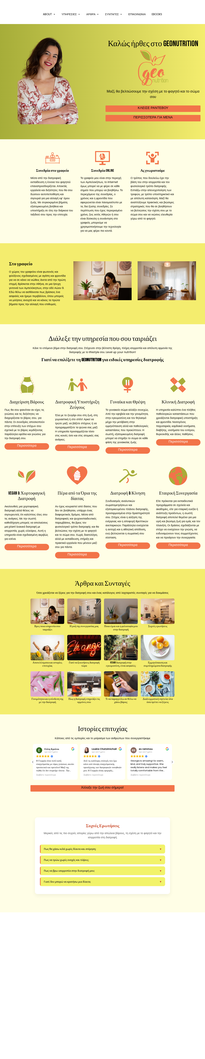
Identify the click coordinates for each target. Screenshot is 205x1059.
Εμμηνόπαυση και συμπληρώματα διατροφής (158, 664)
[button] (172, 762)
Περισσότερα (26, 445)
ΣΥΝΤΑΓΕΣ (112, 14)
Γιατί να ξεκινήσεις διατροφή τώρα (84, 664)
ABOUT (47, 14)
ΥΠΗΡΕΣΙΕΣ (69, 14)
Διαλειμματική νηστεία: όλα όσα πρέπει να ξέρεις (158, 700)
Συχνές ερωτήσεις (157, 626)
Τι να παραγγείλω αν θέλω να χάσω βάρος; (121, 700)
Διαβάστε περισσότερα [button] (46, 775)
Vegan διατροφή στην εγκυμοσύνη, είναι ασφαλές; (121, 664)
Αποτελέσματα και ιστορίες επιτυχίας (47, 664)
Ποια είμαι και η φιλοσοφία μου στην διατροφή (121, 628)
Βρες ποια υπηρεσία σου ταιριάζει (47, 628)
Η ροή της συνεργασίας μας (84, 626)
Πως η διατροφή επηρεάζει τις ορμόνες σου (84, 700)
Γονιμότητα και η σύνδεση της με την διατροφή (47, 700)
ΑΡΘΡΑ (90, 14)
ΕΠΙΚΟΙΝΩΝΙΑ (137, 14)
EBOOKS (157, 14)
